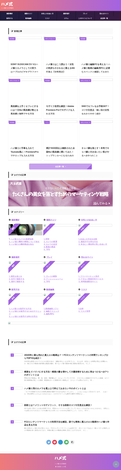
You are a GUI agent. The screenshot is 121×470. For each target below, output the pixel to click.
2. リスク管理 (84, 311)
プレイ (85, 13)
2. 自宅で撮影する (16, 279)
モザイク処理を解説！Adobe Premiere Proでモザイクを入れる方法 (60, 110)
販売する (9, 18)
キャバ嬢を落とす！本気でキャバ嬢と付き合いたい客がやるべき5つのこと (95, 152)
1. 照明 (46, 239)
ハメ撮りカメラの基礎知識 (22, 239)
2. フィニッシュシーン (53, 279)
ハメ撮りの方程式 (60, 464)
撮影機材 (9, 13)
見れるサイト (104, 13)
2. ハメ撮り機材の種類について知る (24, 241)
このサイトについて (85, 18)
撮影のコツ (28, 13)
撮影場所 (66, 13)
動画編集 (28, 18)
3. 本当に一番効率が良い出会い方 (92, 244)
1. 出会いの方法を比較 (87, 239)
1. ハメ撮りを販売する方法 (20, 308)
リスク (47, 18)
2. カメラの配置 (50, 241)
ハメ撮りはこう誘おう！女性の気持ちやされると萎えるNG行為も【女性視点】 (60, 68)
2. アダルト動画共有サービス (90, 279)
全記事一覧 (104, 18)
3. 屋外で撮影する (16, 281)
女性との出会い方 (47, 13)
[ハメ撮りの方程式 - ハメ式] (60, 442)
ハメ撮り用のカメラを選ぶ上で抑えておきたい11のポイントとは (55, 388)
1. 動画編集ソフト (51, 308)
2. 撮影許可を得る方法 (88, 241)
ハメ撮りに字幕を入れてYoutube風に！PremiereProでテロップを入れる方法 (25, 152)
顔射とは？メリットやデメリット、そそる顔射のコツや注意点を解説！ (58, 405)
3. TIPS (47, 281)
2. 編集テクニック (51, 311)
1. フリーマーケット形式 (88, 276)
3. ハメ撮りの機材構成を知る (21, 244)
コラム (66, 18)
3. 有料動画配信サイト (88, 281)
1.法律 (80, 308)
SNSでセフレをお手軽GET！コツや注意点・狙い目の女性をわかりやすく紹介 (95, 110)
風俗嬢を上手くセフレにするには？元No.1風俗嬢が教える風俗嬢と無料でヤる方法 (24, 110)
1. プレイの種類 (50, 276)
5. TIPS (47, 249)
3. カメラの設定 (50, 244)
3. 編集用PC (49, 314)
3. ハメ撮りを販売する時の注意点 (23, 316)
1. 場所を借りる (15, 276)
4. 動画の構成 (49, 247)
